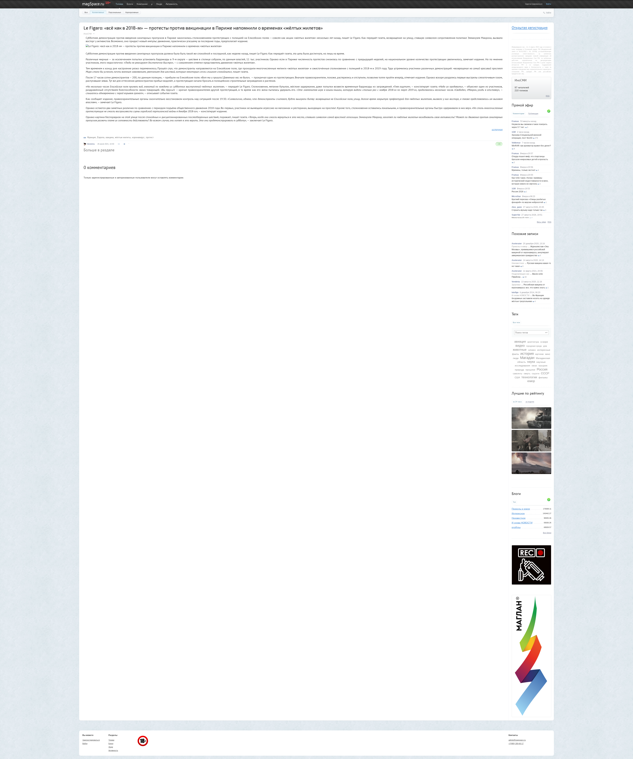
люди (516, 358)
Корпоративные (131, 12)
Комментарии (518, 114)
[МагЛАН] (531, 583)
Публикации (533, 114)
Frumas (515, 121)
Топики (119, 4)
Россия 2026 (517, 191)
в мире (544, 341)
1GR (514, 132)
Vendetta (516, 282)
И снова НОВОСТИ (520, 295)
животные (520, 349)
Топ (514, 502)
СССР (545, 373)
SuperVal (516, 215)
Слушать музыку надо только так (527, 210)
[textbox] (531, 332)
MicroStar (516, 196)
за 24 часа (517, 402)
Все (86, 12)
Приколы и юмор (519, 246)
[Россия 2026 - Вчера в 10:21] (531, 441)
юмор (531, 381)
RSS (547, 96)
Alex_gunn (517, 207)
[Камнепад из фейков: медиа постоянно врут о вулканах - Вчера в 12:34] (531, 463)
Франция (91, 137)
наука (531, 361)
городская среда (534, 346)
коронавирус (138, 137)
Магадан (527, 358)
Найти (548, 13)
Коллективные (98, 12)
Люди (159, 4)
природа (519, 369)
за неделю (530, 402)
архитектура (533, 342)
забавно (532, 350)
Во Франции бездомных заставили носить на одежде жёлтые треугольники (531, 298)
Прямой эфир (522, 105)
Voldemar (516, 143)
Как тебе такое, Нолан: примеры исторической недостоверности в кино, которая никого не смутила (530, 181)
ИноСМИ (521, 80)
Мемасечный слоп (520, 218)
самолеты (517, 373)
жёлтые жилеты (123, 137)
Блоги (130, 4)
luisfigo (515, 292)
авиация (520, 341)
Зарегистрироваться (533, 4)
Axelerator (517, 243)
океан (534, 366)
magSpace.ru (93, 3)
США (517, 377)
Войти (548, 4)
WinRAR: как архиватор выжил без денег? (531, 146)
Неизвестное (518, 263)
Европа (100, 137)
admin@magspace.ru (517, 740)
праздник (543, 366)
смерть (527, 373)
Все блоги (547, 533)
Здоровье (516, 285)
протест (150, 137)
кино (547, 354)
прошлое (530, 369)
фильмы (543, 377)
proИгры (516, 527)
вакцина (110, 137)
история (527, 354)
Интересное (518, 513)
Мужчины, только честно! (523, 170)
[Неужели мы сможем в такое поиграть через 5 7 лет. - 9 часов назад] (531, 418)
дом (545, 346)
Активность (172, 4)
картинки (539, 354)
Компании (142, 4)
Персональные (114, 12)
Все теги (516, 322)
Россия (542, 369)
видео (520, 345)
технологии (529, 377)
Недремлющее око (520, 274)
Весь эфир (541, 222)
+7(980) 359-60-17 (516, 743)
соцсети (535, 373)
